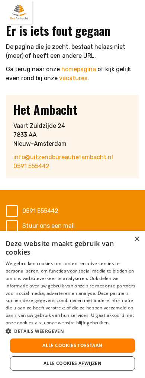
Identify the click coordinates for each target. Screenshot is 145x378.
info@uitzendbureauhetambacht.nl (63, 157)
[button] (72, 331)
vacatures (73, 78)
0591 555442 (31, 166)
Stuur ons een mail (48, 225)
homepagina (78, 69)
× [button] (136, 239)
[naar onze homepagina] (19, 12)
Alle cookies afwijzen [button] (73, 363)
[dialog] (72, 304)
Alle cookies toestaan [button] (72, 345)
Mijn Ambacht (117, 13)
